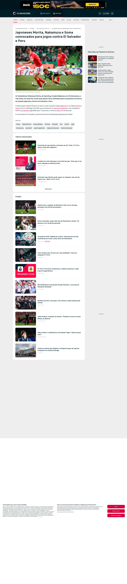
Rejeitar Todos (116, 511)
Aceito (116, 506)
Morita (78, 106)
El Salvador (25, 111)
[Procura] (100, 13)
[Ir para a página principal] (23, 13)
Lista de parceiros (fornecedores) (65, 512)
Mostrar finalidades (116, 515)
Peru (58, 111)
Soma (17, 108)
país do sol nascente (61, 108)
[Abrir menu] (112, 13)
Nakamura (63, 106)
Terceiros (40, 516)
